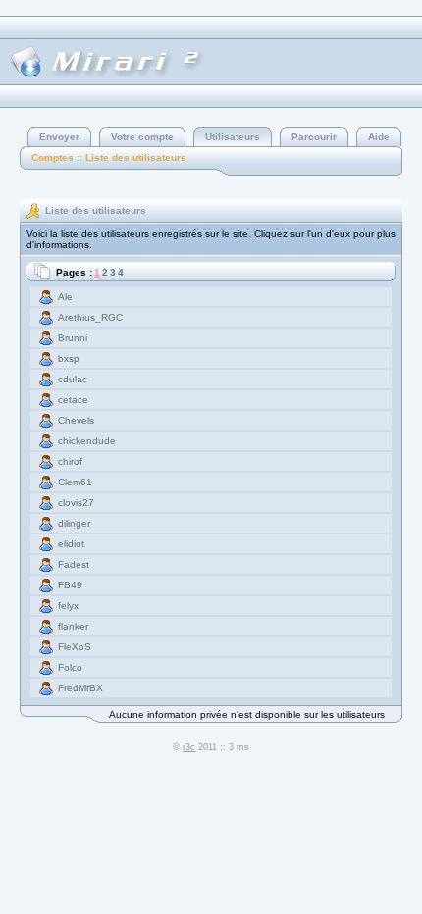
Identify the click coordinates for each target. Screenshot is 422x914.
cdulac (72, 379)
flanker (73, 626)
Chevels (76, 420)
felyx (68, 605)
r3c (189, 747)
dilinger (74, 523)
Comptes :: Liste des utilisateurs (108, 157)
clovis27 (76, 502)
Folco (70, 667)
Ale (65, 296)
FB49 (70, 585)
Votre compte (142, 136)
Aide (379, 136)
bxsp (68, 358)
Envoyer (59, 136)
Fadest (73, 564)
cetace (73, 399)
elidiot (71, 543)
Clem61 (75, 482)
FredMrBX (80, 688)
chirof (70, 461)
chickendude (87, 440)
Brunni (72, 337)
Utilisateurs (232, 136)
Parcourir (314, 136)
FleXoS (74, 646)
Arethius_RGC (90, 317)
